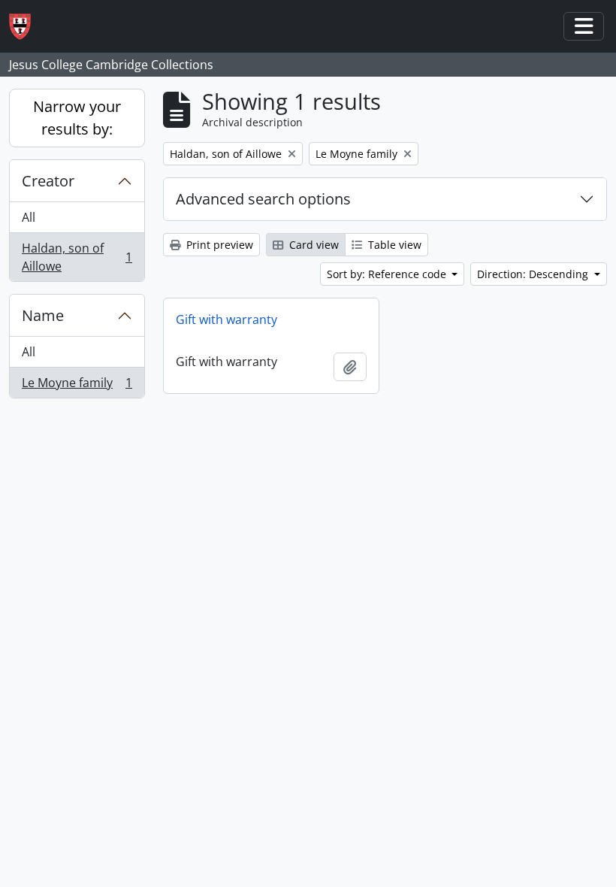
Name (43, 315)
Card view (312, 245)
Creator (48, 181)
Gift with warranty (226, 319)
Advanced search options (263, 199)
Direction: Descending (534, 274)
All (28, 217)
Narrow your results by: (77, 117)
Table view (393, 245)
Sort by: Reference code (388, 274)
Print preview (218, 245)
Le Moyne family (76, 386)
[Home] (26, 27)
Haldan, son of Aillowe (76, 257)
